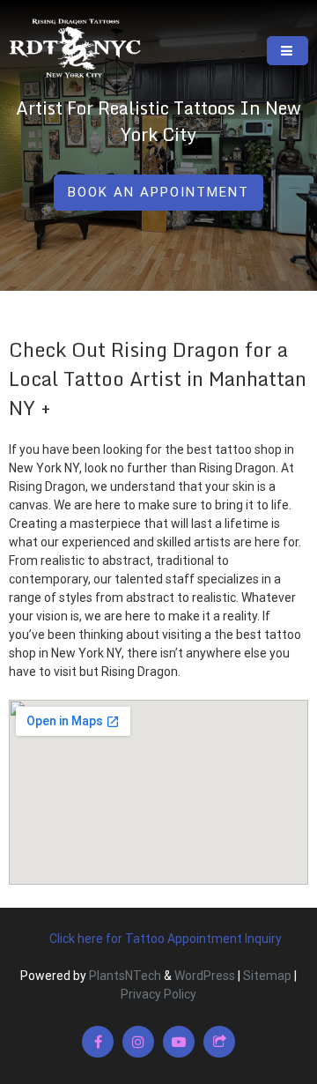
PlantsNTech (123, 976)
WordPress (204, 976)
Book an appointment (158, 192)
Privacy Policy (158, 994)
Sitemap (267, 976)
